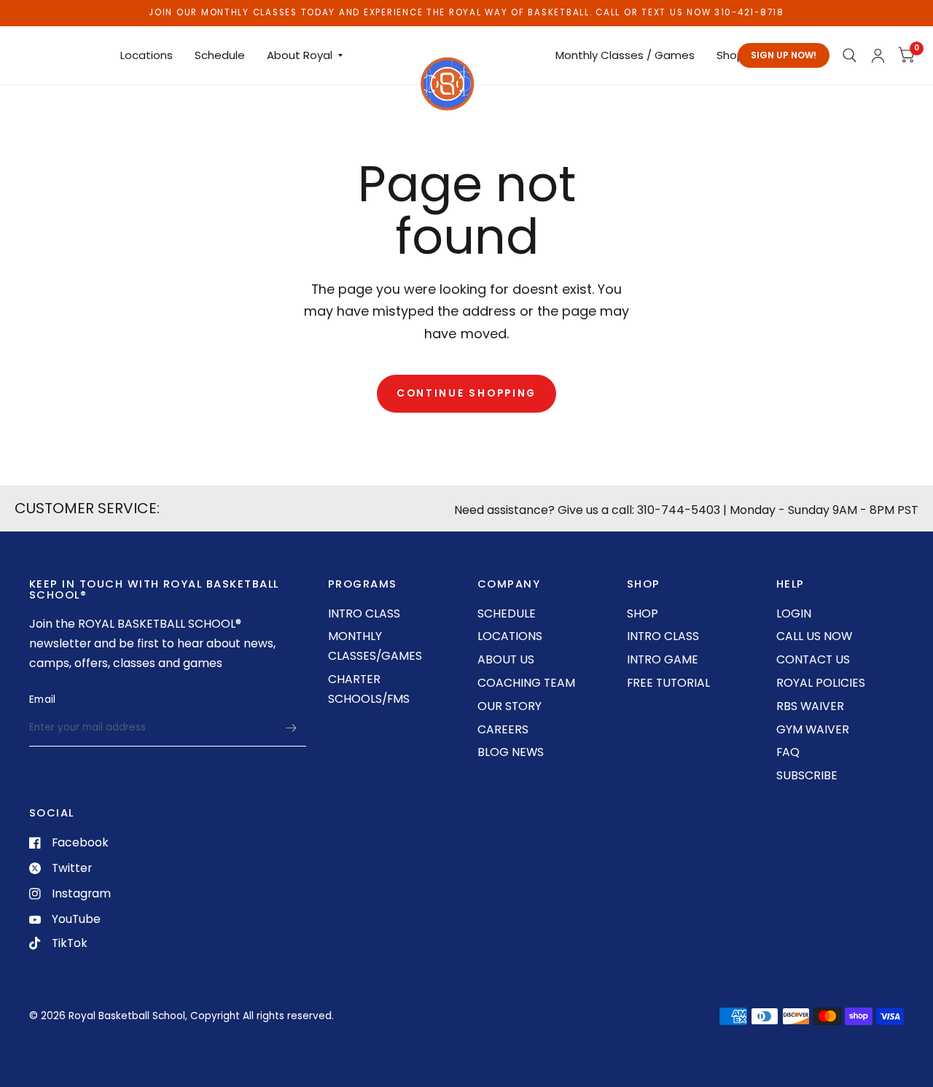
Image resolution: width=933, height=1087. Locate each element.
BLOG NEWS (510, 752)
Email (42, 699)
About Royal (299, 55)
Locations (146, 55)
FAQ (788, 752)
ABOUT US (505, 659)
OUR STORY (509, 706)
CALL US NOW (814, 636)
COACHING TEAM (526, 682)
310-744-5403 (678, 510)
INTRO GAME (662, 659)
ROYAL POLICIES (820, 682)
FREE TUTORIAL (668, 682)
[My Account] (877, 55)
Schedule (220, 55)
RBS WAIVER (810, 706)
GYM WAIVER (812, 729)
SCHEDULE (506, 613)
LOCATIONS (509, 636)
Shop (730, 55)
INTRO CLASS (364, 613)
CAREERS (502, 729)
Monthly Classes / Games (625, 55)
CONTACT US (813, 659)
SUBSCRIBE (807, 775)
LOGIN (793, 613)
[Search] (849, 55)
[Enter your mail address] (291, 728)
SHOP (642, 613)
